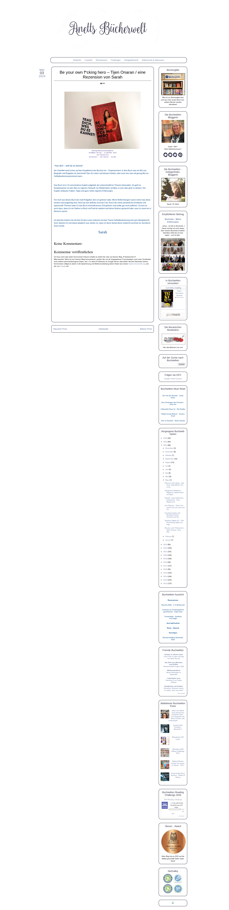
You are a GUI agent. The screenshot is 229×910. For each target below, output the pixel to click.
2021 (165, 551)
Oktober (168, 455)
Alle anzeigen (181, 693)
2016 (165, 569)
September (169, 459)
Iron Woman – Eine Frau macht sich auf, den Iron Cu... (175, 507)
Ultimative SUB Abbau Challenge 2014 (177, 751)
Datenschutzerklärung (137, 264)
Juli (166, 466)
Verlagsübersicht (131, 60)
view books (181, 816)
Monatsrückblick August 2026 (173, 666)
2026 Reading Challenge (173, 799)
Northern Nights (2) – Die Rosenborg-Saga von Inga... (174, 522)
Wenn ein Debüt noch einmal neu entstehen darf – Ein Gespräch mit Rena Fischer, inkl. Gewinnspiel (176, 715)
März (167, 480)
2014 (165, 576)
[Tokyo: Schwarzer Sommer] (167, 307)
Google (63, 266)
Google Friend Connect (173, 379)
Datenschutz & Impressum (153, 60)
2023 (165, 544)
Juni (167, 469)
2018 (165, 562)
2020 (165, 555)
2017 (165, 566)
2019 (165, 559)
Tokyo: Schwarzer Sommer (179, 293)
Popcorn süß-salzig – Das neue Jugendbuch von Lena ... (174, 485)
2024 (165, 445)
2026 (165, 438)
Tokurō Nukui (180, 297)
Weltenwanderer (173, 670)
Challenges (116, 60)
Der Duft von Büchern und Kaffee (173, 663)
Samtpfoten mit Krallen (173, 686)
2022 (165, 548)
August (168, 462)
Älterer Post (146, 329)
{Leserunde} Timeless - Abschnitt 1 (177, 727)
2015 (165, 573)
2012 (165, 583)
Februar (168, 536)
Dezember (169, 448)
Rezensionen (101, 60)
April (167, 476)
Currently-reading (173, 288)
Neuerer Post (60, 329)
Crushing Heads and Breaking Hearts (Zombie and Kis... (172, 515)
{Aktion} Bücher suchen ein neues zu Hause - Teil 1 (178, 763)
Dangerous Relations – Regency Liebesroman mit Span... (174, 492)
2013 (165, 580)
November (169, 452)
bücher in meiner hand (173, 654)
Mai (167, 473)
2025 (165, 442)
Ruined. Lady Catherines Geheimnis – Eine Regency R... (174, 500)
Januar (168, 540)
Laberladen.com (173, 678)
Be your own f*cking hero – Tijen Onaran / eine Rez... (175, 530)
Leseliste (88, 60)
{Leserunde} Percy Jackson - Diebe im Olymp (178, 775)
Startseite (77, 60)
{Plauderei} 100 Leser (178, 738)
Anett (171, 803)
